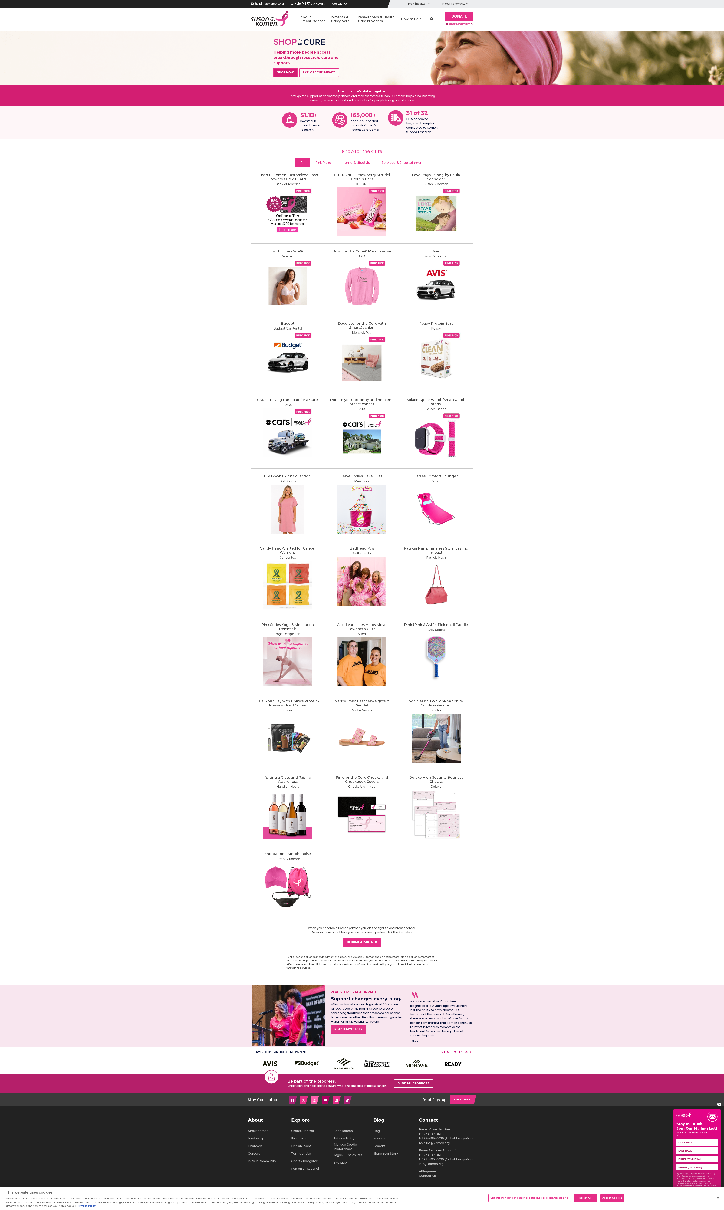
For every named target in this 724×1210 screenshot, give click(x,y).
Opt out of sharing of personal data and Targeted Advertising (529, 1198)
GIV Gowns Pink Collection (288, 476)
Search (432, 19)
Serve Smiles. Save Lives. (362, 476)
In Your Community (262, 1161)
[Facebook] (293, 1100)
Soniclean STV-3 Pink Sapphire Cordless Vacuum (436, 703)
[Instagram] (315, 1100)
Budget (288, 323)
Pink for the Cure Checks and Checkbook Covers (362, 779)
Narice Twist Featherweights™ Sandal (362, 703)
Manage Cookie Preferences (345, 1146)
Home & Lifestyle (356, 162)
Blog (376, 1131)
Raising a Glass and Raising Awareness (287, 779)
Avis (436, 251)
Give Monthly (460, 24)
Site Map (340, 1162)
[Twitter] (304, 1100)
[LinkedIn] (337, 1100)
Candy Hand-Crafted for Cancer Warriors (288, 550)
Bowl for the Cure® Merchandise (362, 251)
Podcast (379, 1146)
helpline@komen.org (269, 3)
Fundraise (298, 1138)
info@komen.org (431, 1164)
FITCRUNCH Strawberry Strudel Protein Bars (362, 177)
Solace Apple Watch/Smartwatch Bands (436, 402)
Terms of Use (301, 1153)
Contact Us (340, 3)
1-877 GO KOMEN (431, 1134)
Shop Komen (343, 1131)
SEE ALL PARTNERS (454, 1052)
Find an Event (301, 1146)
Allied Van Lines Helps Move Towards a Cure (362, 627)
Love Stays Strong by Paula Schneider (436, 177)
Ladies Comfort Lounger (436, 476)
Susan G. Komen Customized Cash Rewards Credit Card (287, 177)
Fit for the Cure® (288, 251)
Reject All (585, 1198)
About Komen (258, 1131)
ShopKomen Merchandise (288, 854)
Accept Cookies (612, 1198)
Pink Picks (323, 162)
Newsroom (381, 1138)
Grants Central (302, 1131)
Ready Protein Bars (436, 323)
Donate (459, 16)
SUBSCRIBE (462, 1099)
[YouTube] (326, 1100)
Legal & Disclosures (348, 1155)
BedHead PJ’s (362, 548)
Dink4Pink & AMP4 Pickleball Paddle (436, 625)
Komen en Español (305, 1168)
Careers (254, 1153)
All (302, 162)
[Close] (718, 1197)
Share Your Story (385, 1153)
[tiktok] (348, 1100)
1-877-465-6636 (431, 1138)
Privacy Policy (344, 1138)
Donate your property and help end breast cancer (362, 402)
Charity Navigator (304, 1161)
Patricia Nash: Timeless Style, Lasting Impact (436, 550)
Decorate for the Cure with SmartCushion (362, 325)
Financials (255, 1146)
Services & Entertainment (402, 162)
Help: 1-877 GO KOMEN (310, 3)
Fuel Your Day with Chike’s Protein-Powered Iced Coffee (288, 703)
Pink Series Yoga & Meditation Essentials (288, 627)
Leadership (256, 1138)
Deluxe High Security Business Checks (436, 779)
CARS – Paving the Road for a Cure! (288, 400)
